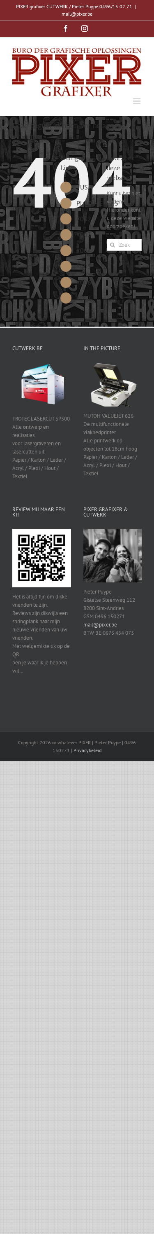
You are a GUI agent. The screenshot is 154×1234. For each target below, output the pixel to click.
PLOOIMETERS (97, 203)
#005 (83, 266)
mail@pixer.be (77, 14)
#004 (83, 250)
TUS (82, 187)
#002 (83, 219)
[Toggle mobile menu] (137, 101)
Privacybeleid (87, 750)
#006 (83, 282)
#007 (83, 298)
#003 (83, 234)
